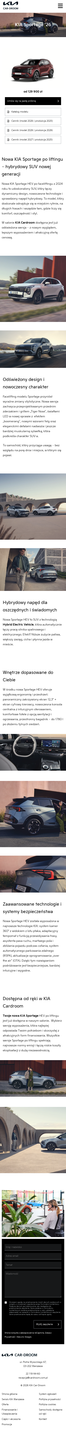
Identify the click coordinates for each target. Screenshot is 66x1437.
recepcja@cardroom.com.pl (33, 1377)
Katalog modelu (19, 111)
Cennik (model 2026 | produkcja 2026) (32, 130)
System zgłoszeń (47, 1394)
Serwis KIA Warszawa (13, 1399)
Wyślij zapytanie (44, 1324)
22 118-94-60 (33, 1373)
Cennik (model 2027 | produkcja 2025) (32, 139)
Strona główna (9, 1394)
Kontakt (43, 1419)
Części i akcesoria (11, 1419)
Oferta (5, 1404)
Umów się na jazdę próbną (21, 101)
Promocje (7, 1424)
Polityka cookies (47, 1404)
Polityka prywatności (50, 1399)
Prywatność (10, 1337)
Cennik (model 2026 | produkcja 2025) (32, 121)
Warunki (20, 1337)
